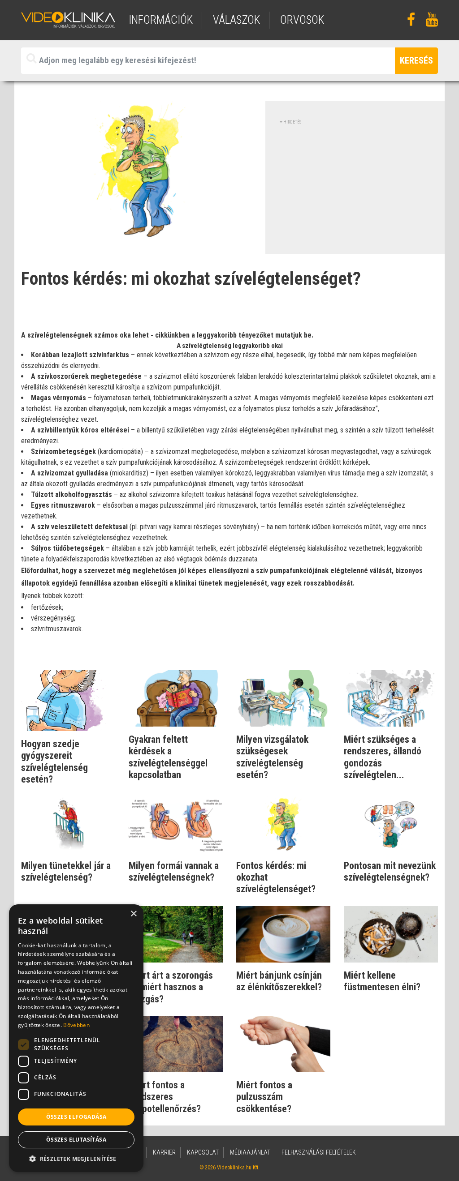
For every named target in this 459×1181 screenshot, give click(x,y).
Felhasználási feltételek (318, 1152)
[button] (76, 1158)
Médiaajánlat (250, 1152)
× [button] (133, 914)
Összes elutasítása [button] (76, 1139)
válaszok (236, 19)
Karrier (164, 1152)
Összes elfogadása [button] (76, 1117)
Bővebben (76, 1025)
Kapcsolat (203, 1152)
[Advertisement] (355, 188)
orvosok (302, 19)
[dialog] (76, 1038)
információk (161, 19)
